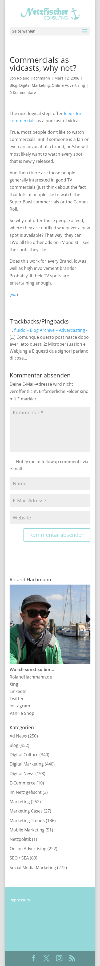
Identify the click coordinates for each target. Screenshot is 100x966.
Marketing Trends (27, 820)
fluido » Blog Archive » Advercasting (49, 330)
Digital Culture (24, 755)
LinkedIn (18, 691)
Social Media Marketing (33, 867)
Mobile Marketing (27, 830)
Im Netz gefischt (26, 792)
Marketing (20, 802)
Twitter (17, 698)
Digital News (22, 773)
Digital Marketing (34, 85)
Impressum (20, 899)
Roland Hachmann (33, 78)
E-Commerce (22, 783)
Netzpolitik (20, 839)
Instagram (20, 706)
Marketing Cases (26, 811)
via (14, 294)
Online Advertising (68, 85)
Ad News (18, 736)
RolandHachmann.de (31, 677)
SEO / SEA (19, 858)
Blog (13, 85)
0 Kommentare (23, 92)
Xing (14, 684)
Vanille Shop (22, 713)
